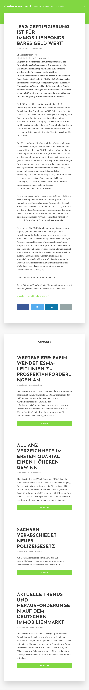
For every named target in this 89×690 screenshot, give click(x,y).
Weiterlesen (44, 423)
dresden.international (17, 6)
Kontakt (52, 6)
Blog (43, 6)
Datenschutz (75, 6)
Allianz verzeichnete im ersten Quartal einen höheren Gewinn (39, 456)
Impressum (63, 6)
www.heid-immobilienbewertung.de (33, 296)
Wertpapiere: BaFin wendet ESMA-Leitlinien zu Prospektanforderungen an (44, 369)
